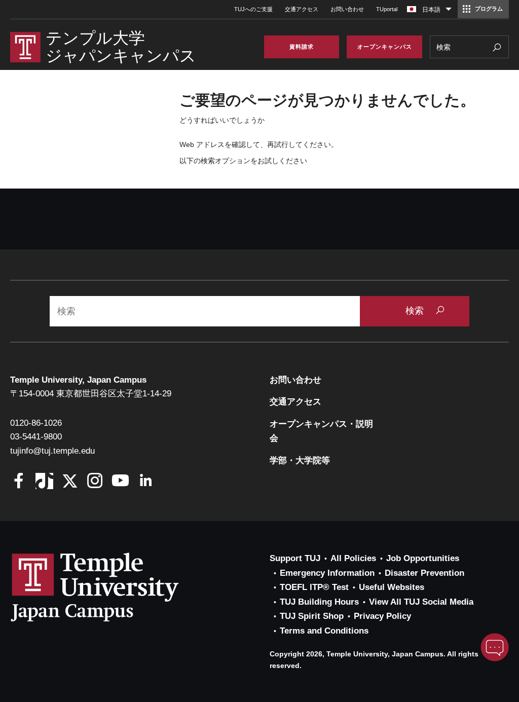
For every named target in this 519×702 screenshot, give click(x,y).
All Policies (353, 558)
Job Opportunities (422, 558)
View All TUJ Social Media (421, 602)
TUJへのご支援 (253, 9)
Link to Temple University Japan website (111, 586)
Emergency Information (327, 573)
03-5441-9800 (36, 436)
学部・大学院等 (300, 460)
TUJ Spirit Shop (312, 616)
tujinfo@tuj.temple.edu (52, 451)
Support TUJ (295, 558)
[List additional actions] (449, 11)
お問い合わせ (347, 9)
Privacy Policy (382, 616)
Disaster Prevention (424, 573)
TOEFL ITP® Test (314, 587)
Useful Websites (391, 587)
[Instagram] (95, 482)
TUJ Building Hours (319, 602)
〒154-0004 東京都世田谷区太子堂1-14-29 (90, 393)
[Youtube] (120, 482)
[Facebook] (19, 482)
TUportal (386, 9)
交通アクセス (301, 9)
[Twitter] (70, 482)
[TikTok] (44, 482)
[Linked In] (146, 482)
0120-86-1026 (36, 423)
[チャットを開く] (494, 647)
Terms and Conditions (324, 631)
